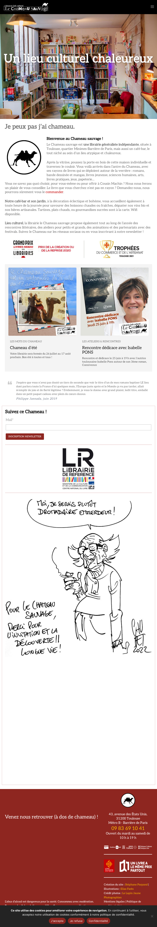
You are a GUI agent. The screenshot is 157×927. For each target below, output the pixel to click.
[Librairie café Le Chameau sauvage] (26, 7)
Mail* (9, 420)
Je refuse (76, 920)
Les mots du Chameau (26, 341)
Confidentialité (98, 920)
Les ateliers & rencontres (101, 341)
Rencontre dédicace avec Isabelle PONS (112, 350)
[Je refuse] (152, 916)
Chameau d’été (23, 347)
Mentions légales (114, 901)
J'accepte (57, 920)
